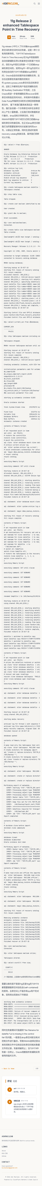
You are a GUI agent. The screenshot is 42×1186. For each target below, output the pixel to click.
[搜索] (34, 3)
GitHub (4, 1156)
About (4, 1151)
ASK (10, 3)
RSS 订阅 (5, 1153)
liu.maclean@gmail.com (9, 1168)
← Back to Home (8, 1069)
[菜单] (39, 3)
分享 (37, 1068)
